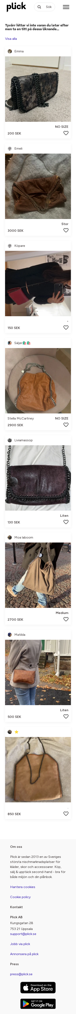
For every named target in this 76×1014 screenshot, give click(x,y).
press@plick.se (21, 974)
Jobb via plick (20, 944)
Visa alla (11, 39)
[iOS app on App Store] (38, 987)
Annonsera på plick (24, 954)
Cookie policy (20, 897)
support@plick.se (23, 934)
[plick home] (16, 7)
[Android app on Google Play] (38, 1003)
